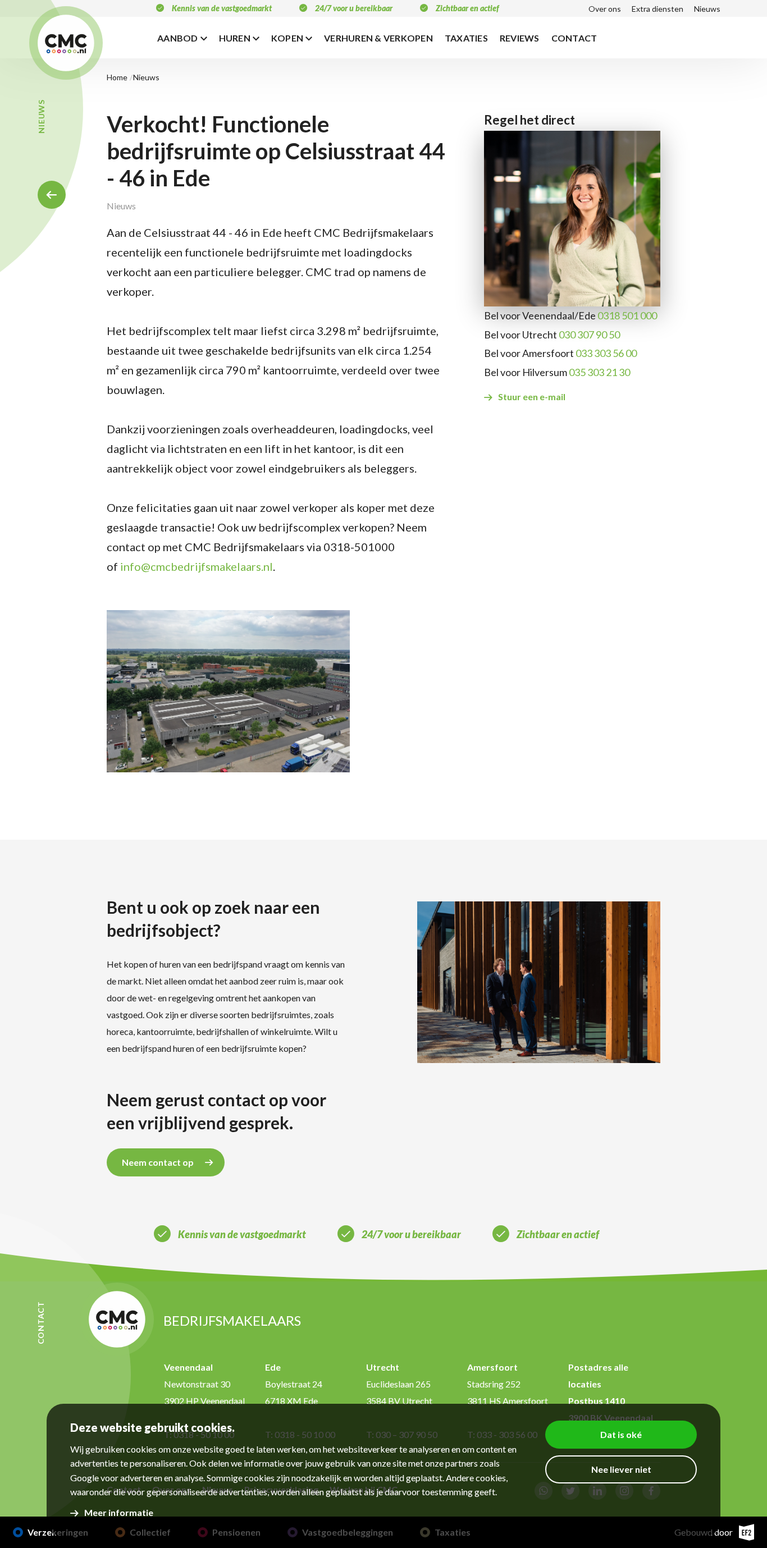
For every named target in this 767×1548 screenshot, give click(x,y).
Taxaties (466, 38)
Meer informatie (118, 1512)
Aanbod (177, 38)
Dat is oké (621, 1434)
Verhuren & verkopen (378, 38)
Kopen (287, 38)
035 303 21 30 (599, 372)
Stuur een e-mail (531, 396)
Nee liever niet (621, 1469)
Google (84, 1477)
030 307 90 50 (589, 334)
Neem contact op (158, 1162)
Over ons (604, 8)
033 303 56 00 (606, 353)
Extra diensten (657, 8)
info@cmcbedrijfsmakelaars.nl (196, 566)
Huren (234, 38)
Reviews (520, 38)
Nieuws (707, 8)
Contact (574, 38)
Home (52, 195)
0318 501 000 (627, 315)
